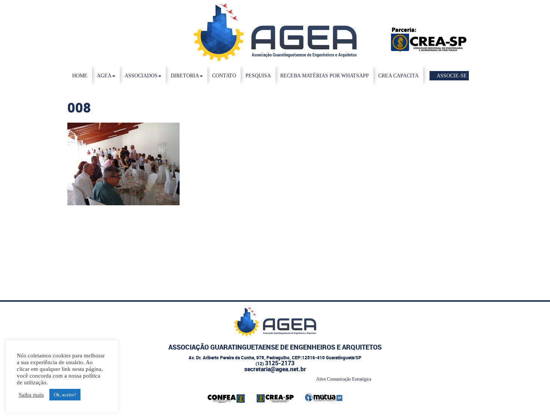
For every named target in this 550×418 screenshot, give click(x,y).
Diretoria (185, 76)
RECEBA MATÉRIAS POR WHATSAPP (324, 76)
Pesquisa (258, 76)
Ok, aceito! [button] (65, 394)
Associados (141, 76)
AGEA (104, 76)
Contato (224, 76)
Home (80, 76)
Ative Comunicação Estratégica (343, 379)
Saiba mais (31, 395)
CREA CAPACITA (398, 76)
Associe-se (451, 76)
